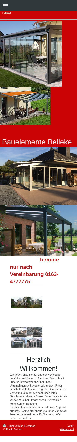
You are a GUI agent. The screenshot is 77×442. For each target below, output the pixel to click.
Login (71, 425)
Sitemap (30, 425)
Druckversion (15, 425)
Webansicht (67, 429)
